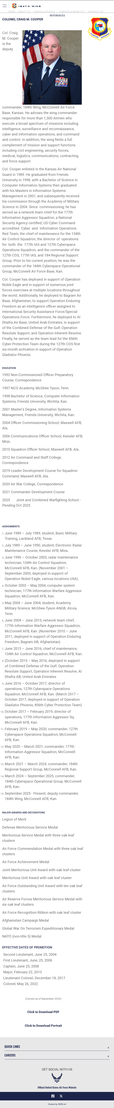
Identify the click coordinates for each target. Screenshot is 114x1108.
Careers (9, 1055)
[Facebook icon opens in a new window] (53, 1096)
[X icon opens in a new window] (61, 1096)
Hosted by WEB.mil (57, 1104)
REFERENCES (57, 15)
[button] (5, 6)
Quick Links (12, 1046)
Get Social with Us (57, 1069)
